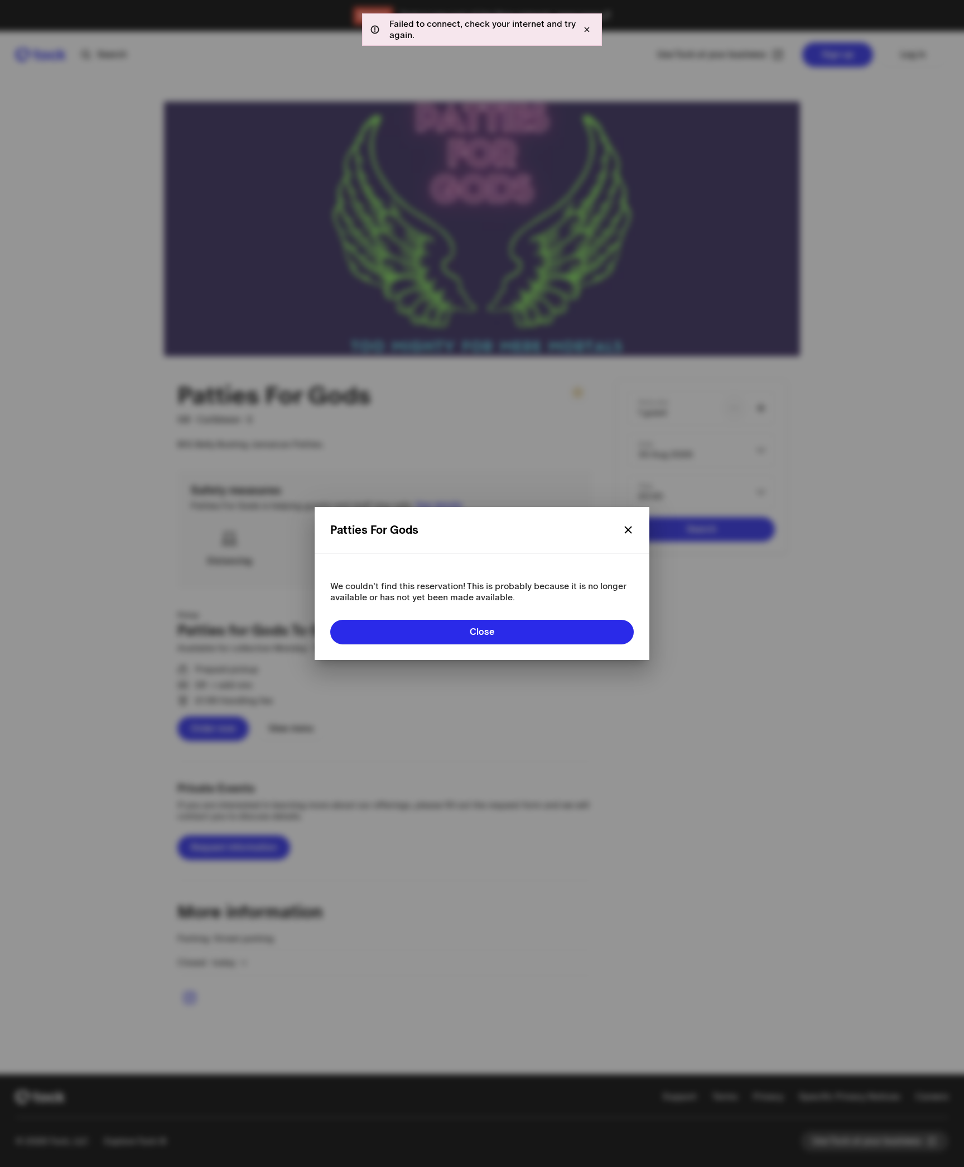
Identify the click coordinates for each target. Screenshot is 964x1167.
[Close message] (587, 29)
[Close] (628, 530)
